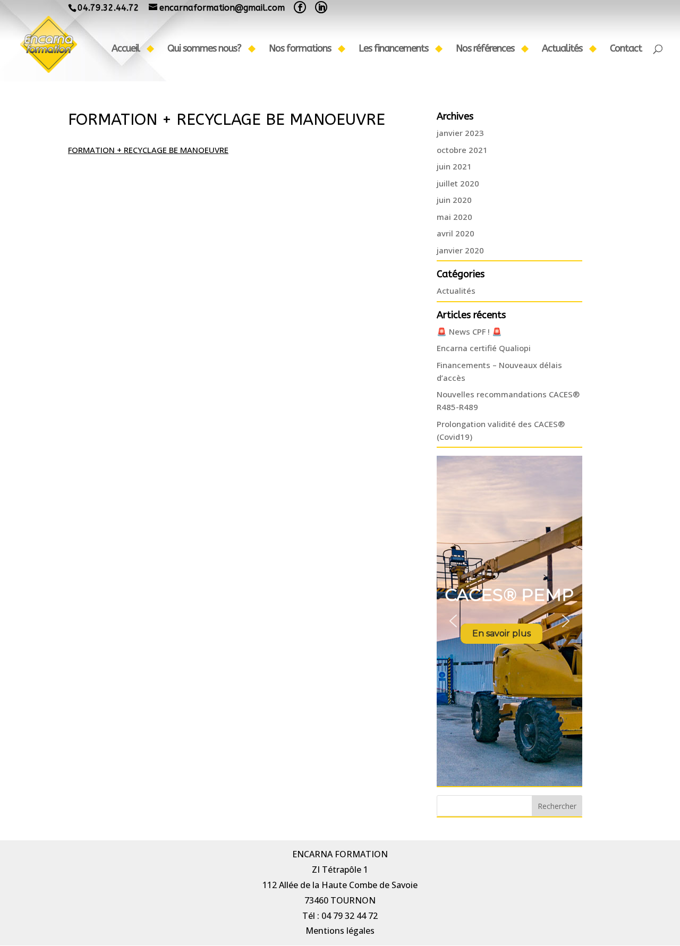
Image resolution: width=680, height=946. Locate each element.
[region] (509, 621)
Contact (626, 49)
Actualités (562, 49)
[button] (453, 620)
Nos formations (300, 49)
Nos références (485, 49)
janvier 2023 (460, 132)
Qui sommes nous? (204, 49)
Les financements (393, 49)
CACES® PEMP (509, 594)
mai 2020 (454, 216)
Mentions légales (340, 930)
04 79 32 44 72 (349, 916)
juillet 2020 (458, 183)
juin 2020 (454, 199)
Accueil (126, 49)
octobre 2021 (462, 149)
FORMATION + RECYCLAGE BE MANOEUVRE (148, 149)
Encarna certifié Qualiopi (484, 348)
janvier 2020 (460, 250)
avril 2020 (455, 233)
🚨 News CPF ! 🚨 (469, 331)
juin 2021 (454, 166)
